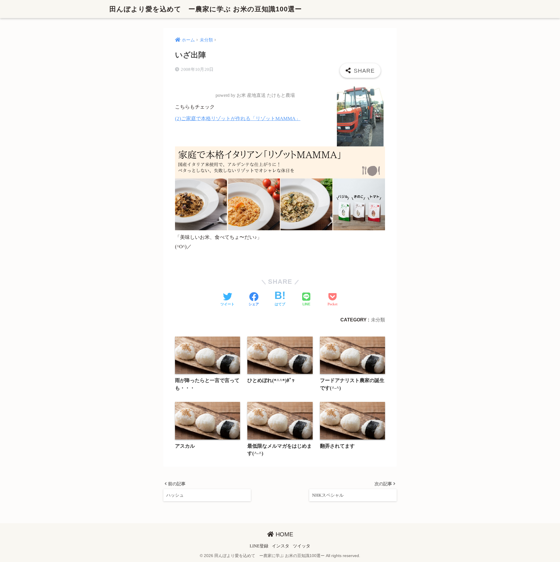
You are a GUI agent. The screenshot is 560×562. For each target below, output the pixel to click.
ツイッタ (301, 546)
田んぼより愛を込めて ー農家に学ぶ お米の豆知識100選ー (205, 9)
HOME (283, 534)
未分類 (378, 319)
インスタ (280, 546)
